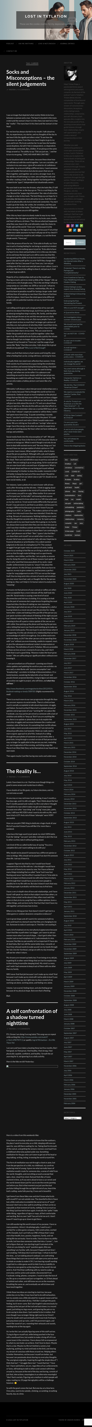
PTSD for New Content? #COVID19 (73, 416)
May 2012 (68, 869)
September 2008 (70, 1000)
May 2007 (68, 1052)
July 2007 (67, 1042)
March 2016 (68, 700)
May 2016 (68, 696)
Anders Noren (73, 1420)
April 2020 (68, 602)
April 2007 (68, 1056)
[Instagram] (68, 225)
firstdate (68, 479)
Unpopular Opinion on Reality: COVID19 (72, 379)
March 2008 (68, 1019)
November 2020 (70, 579)
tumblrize (68, 535)
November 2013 (70, 808)
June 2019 (68, 616)
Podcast (10, 43)
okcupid (68, 503)
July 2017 (67, 663)
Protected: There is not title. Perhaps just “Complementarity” (74, 270)
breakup (68, 464)
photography (69, 511)
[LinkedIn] (77, 225)
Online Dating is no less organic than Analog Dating (74, 288)
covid (67, 471)
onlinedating (69, 507)
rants (79, 511)
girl (81, 483)
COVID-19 (75, 471)
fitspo (75, 483)
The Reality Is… (23, 771)
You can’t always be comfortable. (71, 439)
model (78, 499)
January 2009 (69, 986)
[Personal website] (74, 230)
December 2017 (70, 658)
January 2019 (69, 630)
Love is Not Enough (47, 43)
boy (66, 460)
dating (79, 475)
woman (77, 535)
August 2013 (69, 822)
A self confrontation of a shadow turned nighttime (31, 1017)
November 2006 (70, 1066)
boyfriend (74, 460)
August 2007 (69, 1038)
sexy (81, 523)
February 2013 (69, 841)
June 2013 (68, 832)
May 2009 (68, 972)
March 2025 (68, 555)
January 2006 (69, 1089)
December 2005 (70, 1094)
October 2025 (69, 551)
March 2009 (68, 981)
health (77, 487)
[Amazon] (70, 230)
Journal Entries (67, 43)
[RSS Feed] (79, 230)
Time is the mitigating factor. (74, 446)
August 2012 (69, 855)
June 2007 (68, 1047)
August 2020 (69, 583)
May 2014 (68, 780)
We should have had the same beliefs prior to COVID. (73, 326)
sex (75, 523)
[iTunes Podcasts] (72, 225)
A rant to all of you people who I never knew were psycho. (74, 431)
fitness (67, 483)
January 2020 (69, 607)
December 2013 (70, 804)
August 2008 (69, 1005)
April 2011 (68, 906)
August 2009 (69, 958)
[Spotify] (81, 225)
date (72, 475)
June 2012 (68, 864)
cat (75, 464)
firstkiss (76, 479)
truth (78, 531)
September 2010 (70, 916)
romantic (68, 523)
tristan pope (69, 531)
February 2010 (69, 939)
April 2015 (68, 738)
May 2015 (68, 733)
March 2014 (68, 789)
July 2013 (67, 827)
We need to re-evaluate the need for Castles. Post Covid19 (74, 394)
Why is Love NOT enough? (74, 308)
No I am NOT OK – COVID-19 (74, 334)
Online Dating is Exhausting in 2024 (74, 295)
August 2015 (69, 724)
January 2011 (69, 911)
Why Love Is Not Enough (35, 348)
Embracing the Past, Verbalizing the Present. (73, 302)
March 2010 (68, 935)
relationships (69, 519)
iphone (67, 491)
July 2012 (67, 860)
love (79, 495)
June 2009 (68, 967)
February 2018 (69, 654)
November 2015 (70, 710)
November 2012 (70, 846)
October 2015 (69, 715)
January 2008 (69, 1024)
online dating (78, 503)
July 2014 (67, 775)
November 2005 (70, 1099)
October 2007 (69, 1028)
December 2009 (70, 944)
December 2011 (70, 892)
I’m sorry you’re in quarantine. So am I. (71, 423)
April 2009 (68, 977)
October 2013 (69, 813)
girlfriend (68, 487)
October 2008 (69, 996)
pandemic (80, 507)
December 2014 (70, 752)
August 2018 (69, 644)
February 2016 (69, 705)
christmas (68, 468)
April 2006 (68, 1075)
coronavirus (79, 468)
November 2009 (70, 949)
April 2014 (68, 785)
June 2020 (68, 593)
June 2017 (68, 668)
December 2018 (70, 635)
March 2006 (68, 1080)
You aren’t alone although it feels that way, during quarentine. (74, 370)
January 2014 (69, 799)
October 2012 (69, 850)
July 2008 (67, 1010)
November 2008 (70, 991)
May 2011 (68, 902)
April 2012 (68, 874)
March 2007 (68, 1061)
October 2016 (69, 682)
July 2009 (67, 963)
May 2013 (68, 836)
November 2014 (70, 757)
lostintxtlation (70, 495)
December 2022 (70, 569)
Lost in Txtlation (46, 16)
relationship (78, 515)
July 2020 (67, 588)
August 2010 (69, 921)
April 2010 (68, 930)
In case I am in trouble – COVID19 (73, 341)
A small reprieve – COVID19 (71, 348)
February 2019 (69, 626)
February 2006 (69, 1084)
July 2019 (67, 611)
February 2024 (69, 565)
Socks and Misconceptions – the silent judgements (30, 78)
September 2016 (70, 686)
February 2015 (69, 747)
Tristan (12, 90)
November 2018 (70, 640)
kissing (81, 491)
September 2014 (70, 766)
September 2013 (70, 818)
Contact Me (11, 51)
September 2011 (70, 897)
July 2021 (67, 574)
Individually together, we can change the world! (73, 362)
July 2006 (67, 1070)
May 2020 (68, 597)
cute (66, 475)
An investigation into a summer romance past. (72, 318)
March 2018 (68, 649)
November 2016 (70, 677)
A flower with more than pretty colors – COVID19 (73, 355)
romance (80, 519)
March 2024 (68, 560)
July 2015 (67, 729)
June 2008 (68, 1014)
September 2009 (70, 953)
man (66, 499)
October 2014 (69, 761)
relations (68, 515)
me (72, 499)
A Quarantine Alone (71, 312)
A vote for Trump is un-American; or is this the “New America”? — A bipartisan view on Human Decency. (74, 406)
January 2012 (69, 888)
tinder (67, 527)
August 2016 (69, 691)
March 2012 (68, 878)
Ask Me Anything (26, 43)
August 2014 (69, 771)
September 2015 (70, 719)
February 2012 (69, 883)
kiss (74, 491)
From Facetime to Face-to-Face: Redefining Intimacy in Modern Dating (74, 279)
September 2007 (70, 1033)
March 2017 (68, 672)
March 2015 (68, 743)
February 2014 (69, 794)
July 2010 (67, 925)
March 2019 (68, 621)
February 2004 (69, 1103)
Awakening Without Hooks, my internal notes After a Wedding (74, 261)
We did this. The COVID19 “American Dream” (74, 386)
